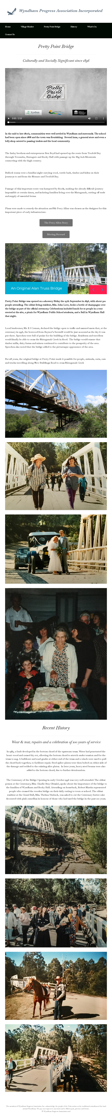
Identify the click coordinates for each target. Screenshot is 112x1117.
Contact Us (9, 34)
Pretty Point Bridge (52, 26)
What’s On (92, 26)
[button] (102, 289)
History (74, 26)
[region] (56, 268)
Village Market (27, 26)
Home (8, 26)
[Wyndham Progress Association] (54, 11)
